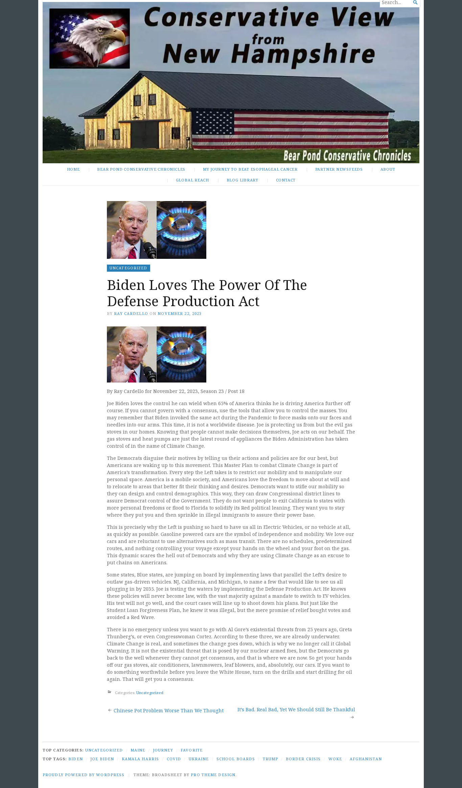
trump (270, 758)
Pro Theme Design (213, 774)
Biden (75, 758)
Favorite (192, 750)
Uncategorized (128, 267)
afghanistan (366, 758)
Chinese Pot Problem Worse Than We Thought (169, 710)
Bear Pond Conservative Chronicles (141, 169)
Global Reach (192, 179)
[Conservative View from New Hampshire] (231, 82)
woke (335, 758)
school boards (235, 758)
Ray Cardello (131, 313)
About (387, 169)
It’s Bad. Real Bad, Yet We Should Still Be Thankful (296, 709)
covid (174, 758)
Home (73, 169)
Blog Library (242, 179)
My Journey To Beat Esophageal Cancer (250, 169)
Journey (163, 750)
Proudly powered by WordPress (83, 774)
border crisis (303, 758)
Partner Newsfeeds (339, 169)
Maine (138, 750)
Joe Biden (102, 758)
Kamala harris (140, 758)
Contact (286, 179)
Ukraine (199, 758)
